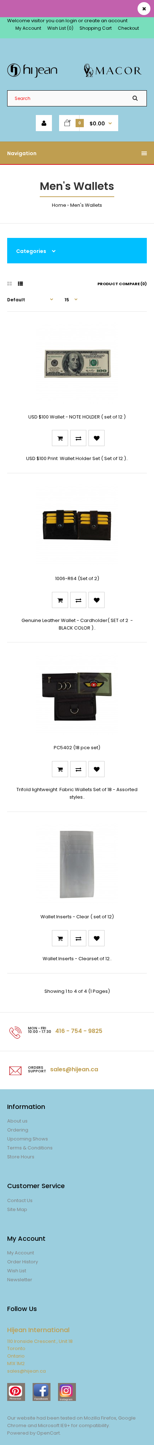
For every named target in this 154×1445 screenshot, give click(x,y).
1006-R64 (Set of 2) (77, 578)
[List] (20, 284)
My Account (28, 28)
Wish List (16, 1270)
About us (17, 1121)
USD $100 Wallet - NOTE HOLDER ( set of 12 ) (77, 416)
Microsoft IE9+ (54, 1425)
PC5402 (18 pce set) (77, 747)
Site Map (17, 1209)
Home (59, 205)
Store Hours (20, 1156)
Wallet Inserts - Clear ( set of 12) (77, 916)
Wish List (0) (60, 28)
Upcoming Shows (27, 1138)
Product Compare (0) (122, 284)
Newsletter (19, 1279)
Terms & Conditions (30, 1147)
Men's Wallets (86, 205)
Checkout (128, 28)
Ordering (17, 1129)
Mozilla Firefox (100, 1418)
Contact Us (20, 1200)
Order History (22, 1261)
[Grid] (9, 284)
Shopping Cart (96, 28)
